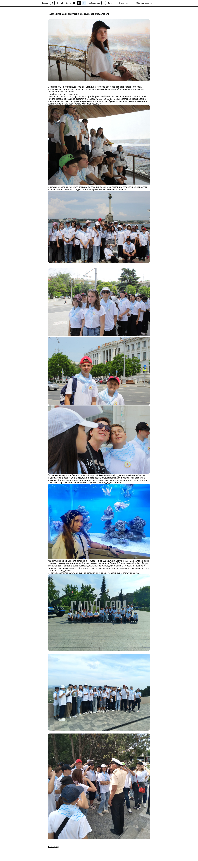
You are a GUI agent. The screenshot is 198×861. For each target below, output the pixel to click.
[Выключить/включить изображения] (103, 3)
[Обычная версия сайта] (155, 3)
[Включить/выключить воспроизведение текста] (115, 3)
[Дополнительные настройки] (132, 3)
